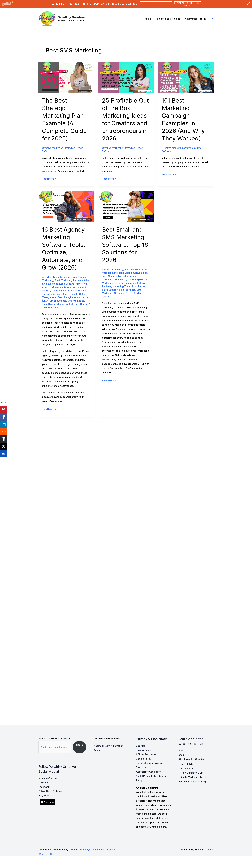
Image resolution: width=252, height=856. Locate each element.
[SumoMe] (3, 453)
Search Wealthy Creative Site (54, 738)
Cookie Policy (143, 758)
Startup (84, 304)
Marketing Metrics (137, 279)
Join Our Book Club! (192, 772)
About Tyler (187, 764)
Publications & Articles (168, 18)
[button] (126, 4)
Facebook (44, 786)
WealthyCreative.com (92, 849)
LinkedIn (43, 782)
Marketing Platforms (62, 290)
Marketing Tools (121, 286)
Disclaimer (141, 767)
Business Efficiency (112, 269)
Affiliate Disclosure (146, 754)
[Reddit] (3, 431)
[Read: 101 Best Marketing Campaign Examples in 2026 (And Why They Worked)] (186, 77)
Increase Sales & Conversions (130, 272)
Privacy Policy (143, 750)
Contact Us (187, 768)
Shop (181, 754)
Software (74, 304)
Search (79, 747)
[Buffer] (3, 439)
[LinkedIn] (3, 424)
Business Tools (68, 277)
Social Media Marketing (55, 304)
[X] (3, 446)
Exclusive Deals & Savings (192, 781)
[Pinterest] (3, 409)
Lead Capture (66, 283)
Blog (180, 750)
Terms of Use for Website (150, 763)
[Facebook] (3, 417)
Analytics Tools (50, 277)
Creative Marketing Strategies (58, 147)
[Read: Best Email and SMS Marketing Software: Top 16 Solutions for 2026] (126, 206)
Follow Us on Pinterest (50, 791)
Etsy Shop (43, 795)
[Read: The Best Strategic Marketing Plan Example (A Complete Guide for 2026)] (66, 77)
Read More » (49, 179)
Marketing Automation (64, 287)
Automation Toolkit (195, 18)
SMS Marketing (76, 300)
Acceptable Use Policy (148, 771)
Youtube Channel (47, 778)
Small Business (58, 300)
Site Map (141, 745)
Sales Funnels (70, 293)
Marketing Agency (128, 276)
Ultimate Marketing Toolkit (192, 777)
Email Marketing (63, 280)
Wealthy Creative (71, 17)
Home (147, 18)
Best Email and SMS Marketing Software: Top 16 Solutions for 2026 (125, 244)
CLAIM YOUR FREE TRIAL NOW (187, 4)
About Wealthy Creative (191, 759)
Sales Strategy (110, 289)
